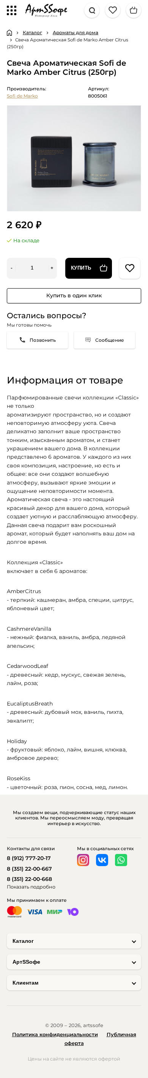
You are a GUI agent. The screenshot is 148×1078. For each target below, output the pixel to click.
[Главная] (9, 32)
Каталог (23, 941)
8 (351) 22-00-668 (29, 879)
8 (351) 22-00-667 (29, 868)
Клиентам (25, 983)
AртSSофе (26, 962)
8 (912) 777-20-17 (29, 858)
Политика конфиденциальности (55, 1034)
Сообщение (109, 340)
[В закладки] (129, 268)
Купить (81, 268)
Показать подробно (31, 887)
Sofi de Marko (22, 96)
